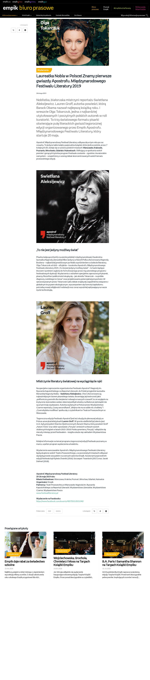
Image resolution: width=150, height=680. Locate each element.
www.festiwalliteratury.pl (47, 493)
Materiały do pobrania (43, 15)
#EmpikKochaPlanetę (122, 8)
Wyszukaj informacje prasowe (133, 15)
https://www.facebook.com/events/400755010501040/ (60, 501)
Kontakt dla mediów (62, 15)
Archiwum (78, 15)
